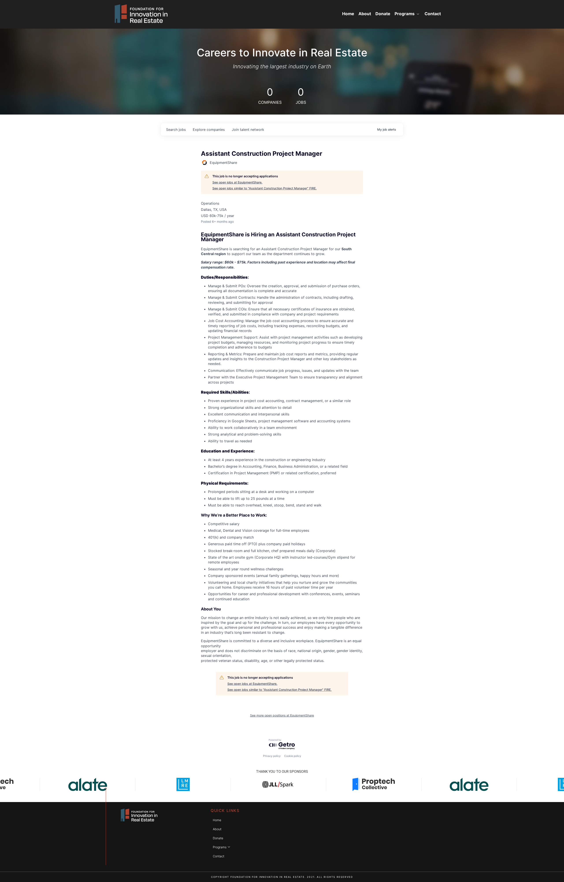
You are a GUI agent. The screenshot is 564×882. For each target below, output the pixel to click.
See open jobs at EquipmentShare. (237, 182)
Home (348, 13)
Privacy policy (272, 756)
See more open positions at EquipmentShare (282, 715)
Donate (382, 13)
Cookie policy (292, 756)
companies (209, 129)
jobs (176, 129)
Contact (433, 13)
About (364, 13)
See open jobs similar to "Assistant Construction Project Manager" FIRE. (264, 188)
